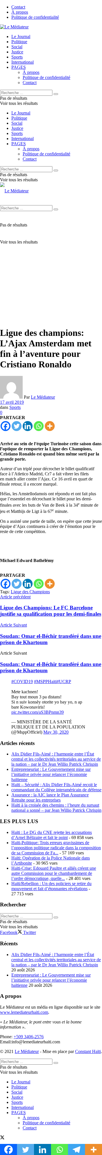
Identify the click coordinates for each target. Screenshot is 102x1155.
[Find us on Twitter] (2, 1138)
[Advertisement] (51, 270)
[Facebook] (5, 426)
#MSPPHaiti (45, 681)
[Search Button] (56, 94)
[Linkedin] (28, 426)
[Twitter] (17, 426)
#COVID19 (22, 681)
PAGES (18, 67)
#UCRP (64, 681)
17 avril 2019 (12, 402)
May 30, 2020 (56, 732)
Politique (19, 41)
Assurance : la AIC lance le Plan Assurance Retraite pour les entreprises (50, 797)
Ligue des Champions (30, 591)
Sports (17, 57)
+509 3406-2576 (29, 1036)
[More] (50, 426)
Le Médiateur (43, 397)
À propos (19, 12)
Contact (18, 7)
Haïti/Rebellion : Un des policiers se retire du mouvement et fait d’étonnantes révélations (51, 886)
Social (16, 46)
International (22, 62)
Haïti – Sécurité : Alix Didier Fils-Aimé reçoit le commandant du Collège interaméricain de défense (56, 787)
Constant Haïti (88, 1051)
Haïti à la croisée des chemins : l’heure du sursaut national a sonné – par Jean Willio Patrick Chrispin (56, 808)
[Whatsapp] (39, 426)
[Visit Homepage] (14, 26)
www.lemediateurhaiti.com (24, 1012)
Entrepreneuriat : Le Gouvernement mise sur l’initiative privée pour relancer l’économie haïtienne (51, 774)
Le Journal (20, 36)
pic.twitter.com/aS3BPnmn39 (37, 712)
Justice (17, 51)
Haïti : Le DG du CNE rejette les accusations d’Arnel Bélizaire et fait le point (51, 835)
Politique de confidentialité (35, 17)
